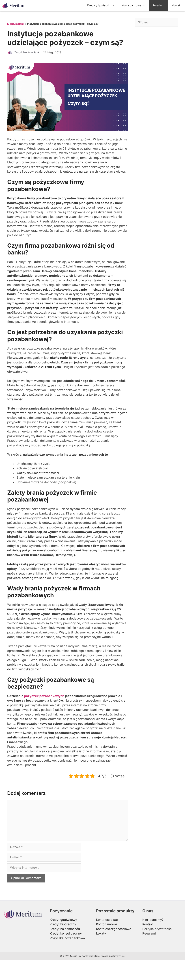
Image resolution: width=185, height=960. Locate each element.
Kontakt (176, 5)
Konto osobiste (107, 920)
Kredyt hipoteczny (63, 924)
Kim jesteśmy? (153, 920)
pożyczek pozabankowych (44, 696)
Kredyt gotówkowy (63, 920)
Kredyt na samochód (65, 929)
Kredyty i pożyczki (99, 5)
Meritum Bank (15, 23)
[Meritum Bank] (15, 5)
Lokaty (101, 933)
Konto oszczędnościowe (113, 929)
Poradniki (158, 5)
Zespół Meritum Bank (26, 52)
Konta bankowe (131, 5)
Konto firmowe (106, 924)
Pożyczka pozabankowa (67, 938)
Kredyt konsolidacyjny (66, 933)
